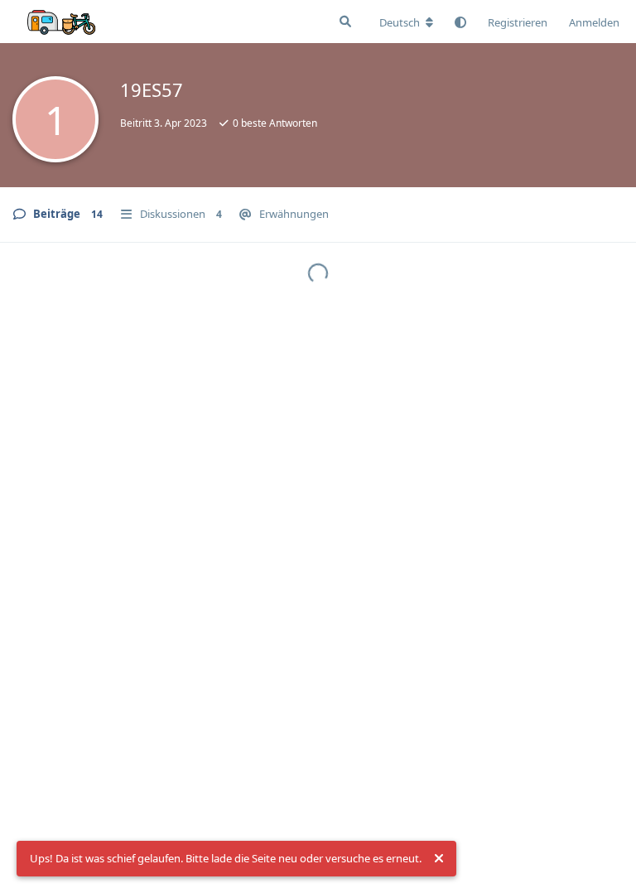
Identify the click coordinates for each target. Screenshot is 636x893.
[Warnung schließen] (439, 859)
